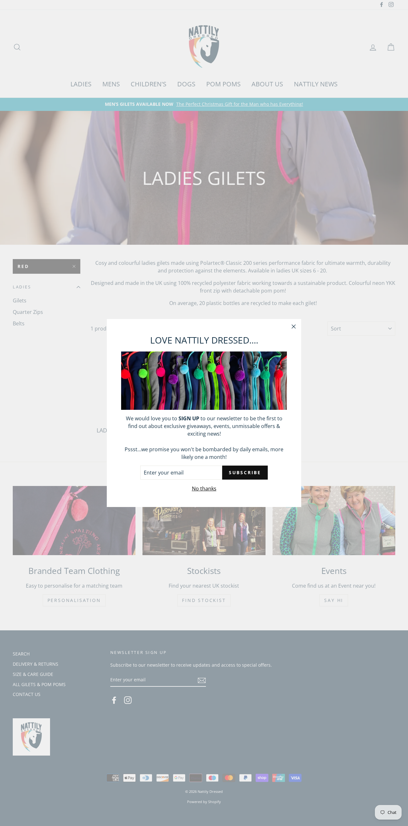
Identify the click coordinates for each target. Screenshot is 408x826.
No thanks (204, 488)
